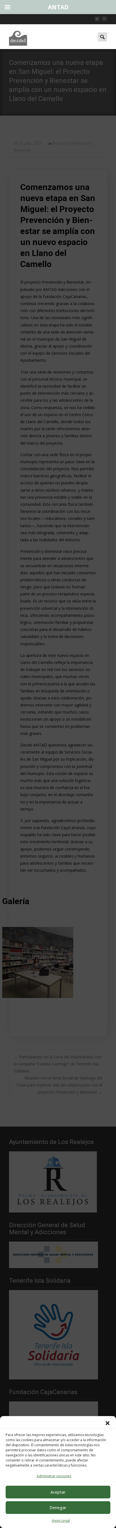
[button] (107, 1423)
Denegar (58, 1507)
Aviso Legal (61, 1520)
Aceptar (58, 1492)
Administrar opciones (54, 1476)
